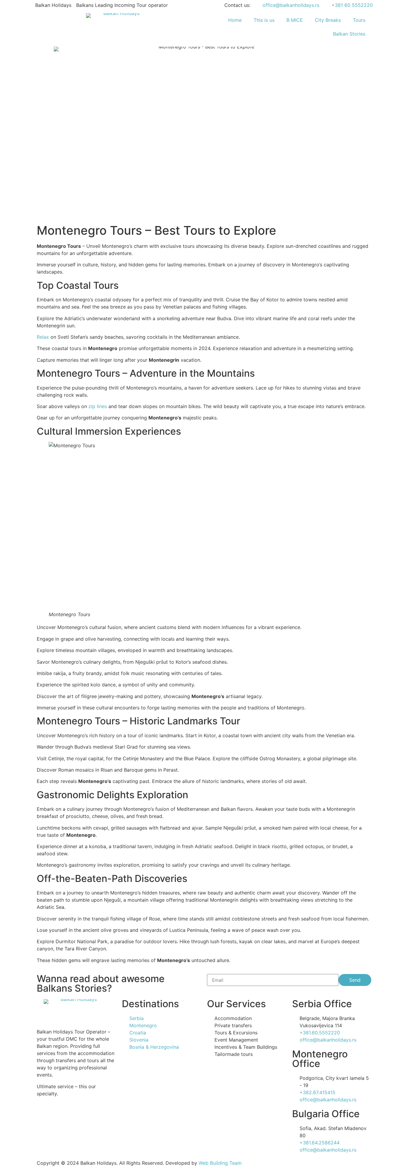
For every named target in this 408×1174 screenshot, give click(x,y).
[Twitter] (77, 1114)
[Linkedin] (93, 1114)
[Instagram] (44, 1114)
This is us (264, 20)
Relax (43, 337)
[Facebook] (60, 1114)
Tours (359, 20)
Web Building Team (220, 1163)
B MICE (294, 20)
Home (235, 20)
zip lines (97, 406)
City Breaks (328, 20)
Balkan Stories (349, 34)
